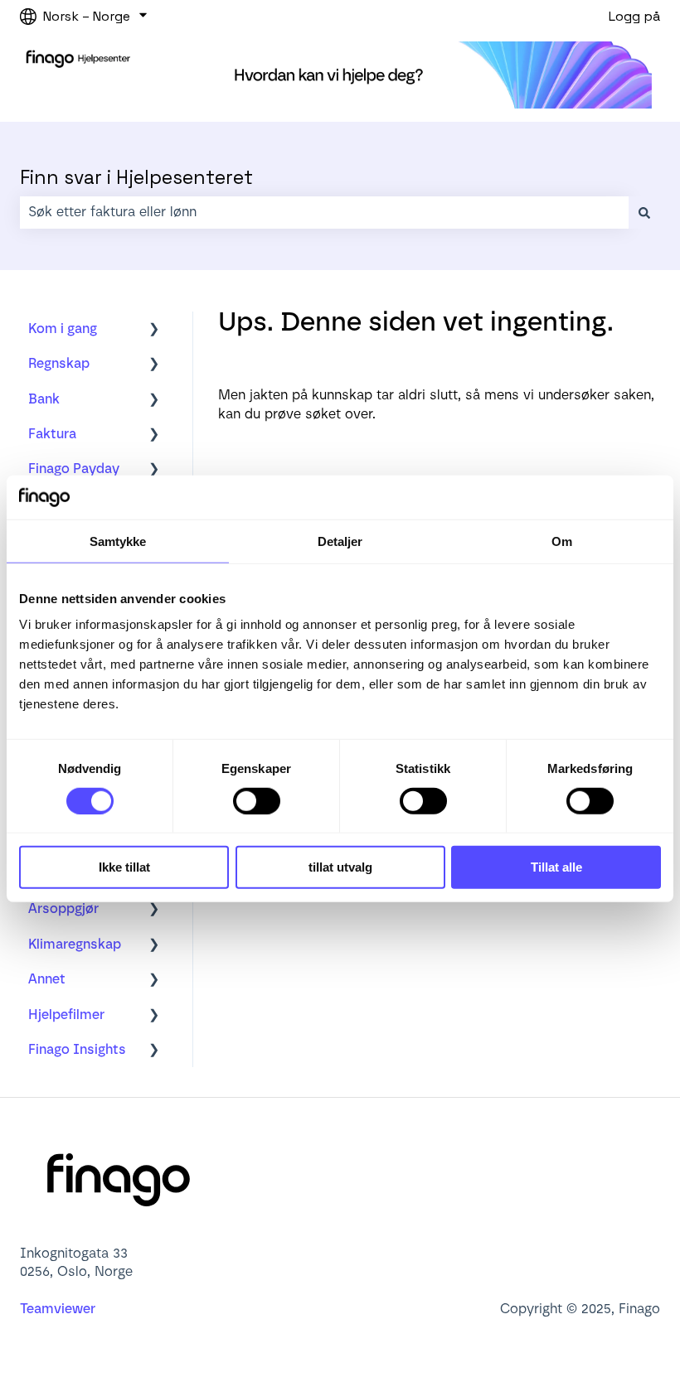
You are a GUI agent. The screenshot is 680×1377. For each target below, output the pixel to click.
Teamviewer (59, 1309)
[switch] (256, 801)
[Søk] (644, 212)
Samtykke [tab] (118, 541)
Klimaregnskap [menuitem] (74, 944)
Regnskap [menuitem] (59, 363)
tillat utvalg (340, 867)
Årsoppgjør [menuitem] (63, 908)
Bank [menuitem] (44, 399)
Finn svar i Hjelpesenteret (136, 177)
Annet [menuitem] (47, 979)
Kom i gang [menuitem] (62, 328)
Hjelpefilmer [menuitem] (66, 1014)
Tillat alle (556, 867)
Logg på (634, 16)
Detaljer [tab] (340, 541)
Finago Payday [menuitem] (73, 468)
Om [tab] (561, 541)
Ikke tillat (124, 867)
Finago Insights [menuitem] (77, 1049)
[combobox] (324, 212)
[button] (154, 330)
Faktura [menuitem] (52, 434)
